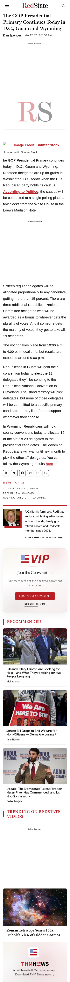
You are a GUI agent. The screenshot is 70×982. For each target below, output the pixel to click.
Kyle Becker (13, 739)
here (49, 464)
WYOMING (39, 497)
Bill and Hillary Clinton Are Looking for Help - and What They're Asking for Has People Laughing (33, 672)
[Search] (63, 5)
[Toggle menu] (7, 5)
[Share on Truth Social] (14, 473)
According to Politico (20, 192)
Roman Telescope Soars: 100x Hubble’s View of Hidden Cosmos (33, 932)
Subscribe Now (35, 604)
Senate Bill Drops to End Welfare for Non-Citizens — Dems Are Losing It (31, 732)
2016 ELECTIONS (14, 488)
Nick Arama (12, 681)
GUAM (34, 488)
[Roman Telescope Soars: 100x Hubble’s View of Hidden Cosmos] (35, 907)
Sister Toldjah (14, 801)
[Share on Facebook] (22, 473)
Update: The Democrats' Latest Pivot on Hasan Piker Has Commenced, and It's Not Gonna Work (34, 792)
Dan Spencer (12, 35)
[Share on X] (6, 473)
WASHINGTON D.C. (15, 497)
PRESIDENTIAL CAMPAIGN (19, 493)
